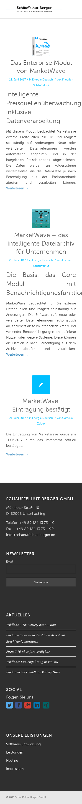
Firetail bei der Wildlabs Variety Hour (33, 672)
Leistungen (14, 752)
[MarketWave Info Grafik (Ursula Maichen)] (41, 218)
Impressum (15, 769)
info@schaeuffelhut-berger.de (30, 535)
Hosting (12, 760)
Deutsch (47, 79)
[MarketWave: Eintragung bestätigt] (41, 384)
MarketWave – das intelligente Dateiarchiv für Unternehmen (41, 243)
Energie (37, 79)
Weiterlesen (17, 188)
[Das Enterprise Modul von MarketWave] (41, 46)
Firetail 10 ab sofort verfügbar (28, 651)
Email (9, 561)
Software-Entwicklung (23, 744)
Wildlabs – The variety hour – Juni (31, 624)
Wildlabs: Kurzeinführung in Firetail (32, 661)
